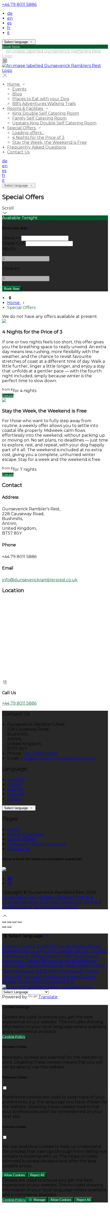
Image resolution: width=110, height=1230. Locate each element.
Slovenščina (29, 981)
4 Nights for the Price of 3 (38, 137)
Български (85, 955)
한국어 (54, 971)
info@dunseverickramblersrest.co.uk (40, 579)
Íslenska (42, 965)
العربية (36, 951)
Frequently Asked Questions (36, 147)
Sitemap (90, 902)
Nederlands (77, 965)
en (10, 18)
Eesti (24, 951)
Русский (32, 976)
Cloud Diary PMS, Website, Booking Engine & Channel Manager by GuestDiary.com (47, 899)
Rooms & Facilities (25, 108)
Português (73, 971)
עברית (27, 965)
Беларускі (13, 960)
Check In (11, 238)
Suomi (49, 951)
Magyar (55, 960)
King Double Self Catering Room (45, 113)
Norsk (58, 965)
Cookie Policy (15, 906)
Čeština (32, 960)
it (8, 32)
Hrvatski (72, 960)
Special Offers (22, 127)
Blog (17, 94)
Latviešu (99, 951)
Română (51, 976)
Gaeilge (64, 951)
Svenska (69, 976)
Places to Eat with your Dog (40, 98)
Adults (9, 248)
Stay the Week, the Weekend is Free (49, 142)
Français (15, 794)
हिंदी (44, 960)
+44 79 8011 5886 (19, 4)
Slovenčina (54, 981)
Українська (22, 971)
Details (8, 396)
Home (14, 84)
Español (15, 789)
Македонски (16, 955)
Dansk (94, 946)
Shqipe (9, 981)
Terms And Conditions (54, 906)
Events (19, 89)
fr (8, 27)
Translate (48, 996)
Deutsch (16, 779)
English (14, 784)
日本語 (41, 971)
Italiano (14, 798)
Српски (87, 976)
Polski (91, 971)
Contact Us (18, 152)
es (9, 23)
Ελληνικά (10, 951)
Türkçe (97, 965)
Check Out (13, 243)
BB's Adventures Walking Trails (44, 103)
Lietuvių (81, 951)
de (10, 13)
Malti (68, 955)
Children (11, 268)
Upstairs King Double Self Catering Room (54, 123)
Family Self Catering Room (39, 118)
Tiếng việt (12, 976)
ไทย (5, 971)
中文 (70, 981)
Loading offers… (28, 132)
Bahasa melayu (46, 955)
